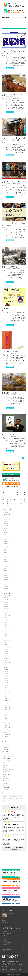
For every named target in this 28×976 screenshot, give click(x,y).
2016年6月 (5, 703)
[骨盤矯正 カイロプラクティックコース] (11, 895)
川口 (7, 798)
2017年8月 (5, 671)
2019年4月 (5, 629)
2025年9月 (5, 521)
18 (3, 501)
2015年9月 (5, 723)
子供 (4, 767)
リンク (4, 947)
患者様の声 (5, 774)
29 (17, 503)
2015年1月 (5, 736)
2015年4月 (5, 734)
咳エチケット (11, 308)
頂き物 (4, 789)
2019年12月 (6, 615)
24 (24, 501)
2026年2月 (5, 512)
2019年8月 (5, 622)
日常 (4, 776)
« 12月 (7, 505)
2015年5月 (5, 732)
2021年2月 (5, 586)
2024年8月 (5, 541)
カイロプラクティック (8, 747)
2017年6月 (5, 676)
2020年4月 (5, 608)
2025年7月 (5, 526)
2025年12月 (6, 514)
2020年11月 (6, 593)
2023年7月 (5, 559)
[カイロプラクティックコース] (11, 877)
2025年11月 (6, 517)
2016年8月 (5, 698)
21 (14, 501)
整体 (11, 798)
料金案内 (5, 940)
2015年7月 (5, 727)
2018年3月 (5, 656)
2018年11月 (6, 640)
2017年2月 (5, 685)
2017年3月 (5, 683)
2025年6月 (5, 528)
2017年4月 (5, 680)
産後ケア (5, 780)
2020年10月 (6, 595)
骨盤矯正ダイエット (7, 933)
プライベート (6, 756)
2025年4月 (5, 532)
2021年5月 (5, 579)
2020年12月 (6, 591)
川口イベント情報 (7, 769)
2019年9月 (5, 620)
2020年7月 (5, 602)
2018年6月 (5, 649)
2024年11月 (6, 537)
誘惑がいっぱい (12, 393)
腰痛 (4, 785)
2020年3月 (5, 611)
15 (17, 499)
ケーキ (4, 798)
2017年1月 (5, 687)
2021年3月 (5, 584)
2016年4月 (5, 707)
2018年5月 (5, 651)
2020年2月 (5, 613)
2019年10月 (6, 617)
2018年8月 (5, 647)
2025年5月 (5, 530)
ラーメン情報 (6, 760)
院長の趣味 (10, 913)
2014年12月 (6, 739)
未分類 (4, 778)
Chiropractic (5, 796)
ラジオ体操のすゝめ (6, 922)
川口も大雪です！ (12, 267)
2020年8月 (5, 600)
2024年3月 (5, 543)
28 (14, 503)
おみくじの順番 (12, 351)
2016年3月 (5, 709)
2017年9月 (5, 669)
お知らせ (5, 745)
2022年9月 (5, 564)
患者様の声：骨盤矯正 (6, 919)
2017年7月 (5, 673)
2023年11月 (6, 552)
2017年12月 (6, 662)
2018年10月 (6, 642)
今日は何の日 (6, 763)
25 (3, 503)
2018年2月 (5, 658)
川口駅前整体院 (13, 54)
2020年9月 (5, 597)
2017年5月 (5, 678)
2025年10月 (6, 519)
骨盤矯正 (4, 800)
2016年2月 (5, 712)
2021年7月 (5, 577)
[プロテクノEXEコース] (11, 904)
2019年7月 (5, 624)
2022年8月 (5, 566)
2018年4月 (5, 653)
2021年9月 (5, 573)
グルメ (4, 749)
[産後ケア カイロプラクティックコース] (11, 886)
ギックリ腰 (20, 796)
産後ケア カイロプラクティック (10, 935)
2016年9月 (5, 696)
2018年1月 (5, 660)
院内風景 (5, 787)
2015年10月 (6, 721)
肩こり (4, 783)
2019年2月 (5, 633)
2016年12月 (6, 689)
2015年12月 (6, 716)
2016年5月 (5, 705)
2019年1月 (5, 635)
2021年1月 (5, 588)
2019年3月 (5, 631)
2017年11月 (6, 665)
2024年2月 (5, 546)
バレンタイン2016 (13, 182)
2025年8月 (5, 523)
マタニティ (5, 758)
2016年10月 (6, 694)
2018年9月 (5, 644)
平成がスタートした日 (14, 434)
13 (10, 499)
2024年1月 (5, 548)
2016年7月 (5, 700)
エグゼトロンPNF (7, 938)
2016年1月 (5, 714)
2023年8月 (5, 557)
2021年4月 (5, 582)
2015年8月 (5, 725)
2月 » (21, 505)
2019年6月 (5, 626)
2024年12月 (6, 534)
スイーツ (5, 751)
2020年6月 (5, 604)
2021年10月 (6, 570)
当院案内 (5, 944)
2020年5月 (5, 606)
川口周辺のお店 (6, 772)
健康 (4, 765)
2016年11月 (6, 691)
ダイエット (5, 754)
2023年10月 (6, 555)
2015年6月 (5, 730)
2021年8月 (5, 575)
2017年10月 (6, 667)
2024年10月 (6, 539)
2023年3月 (5, 561)
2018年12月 (6, 638)
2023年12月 (6, 550)
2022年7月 (5, 568)
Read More (10, 68)
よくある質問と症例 (7, 942)
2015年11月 (6, 718)
